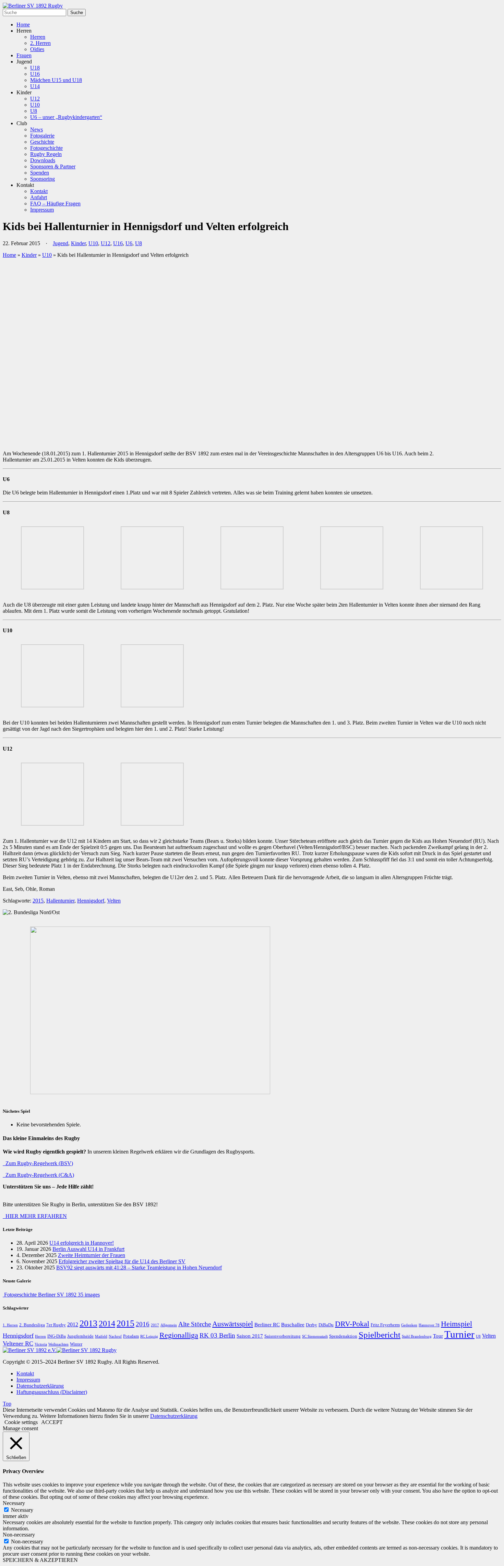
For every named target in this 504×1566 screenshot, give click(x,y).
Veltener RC (18, 1343)
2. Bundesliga (32, 1325)
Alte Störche (194, 1324)
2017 (155, 1325)
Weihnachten (58, 1344)
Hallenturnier (60, 901)
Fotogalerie (42, 136)
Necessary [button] (14, 1503)
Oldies (37, 49)
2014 (107, 1323)
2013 (88, 1323)
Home (23, 24)
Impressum (42, 210)
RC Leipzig (149, 1336)
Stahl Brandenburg (417, 1336)
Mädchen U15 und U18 (56, 80)
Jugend (60, 243)
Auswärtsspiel (232, 1324)
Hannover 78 (429, 1325)
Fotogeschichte (46, 148)
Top (7, 1404)
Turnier (459, 1334)
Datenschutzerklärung (40, 1386)
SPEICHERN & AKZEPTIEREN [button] (40, 1560)
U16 (35, 74)
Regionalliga (178, 1335)
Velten (114, 901)
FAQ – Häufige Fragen (55, 203)
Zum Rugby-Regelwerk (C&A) (38, 1175)
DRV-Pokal (352, 1324)
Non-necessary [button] (19, 1535)
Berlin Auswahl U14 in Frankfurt (88, 1249)
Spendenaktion (343, 1336)
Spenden (39, 173)
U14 (35, 86)
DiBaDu (326, 1325)
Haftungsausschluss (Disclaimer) (51, 1392)
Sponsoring (42, 179)
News (36, 129)
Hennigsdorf (90, 901)
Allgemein (168, 1325)
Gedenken (409, 1325)
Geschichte (42, 142)
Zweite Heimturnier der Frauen (91, 1255)
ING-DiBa (56, 1336)
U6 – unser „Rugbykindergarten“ (66, 117)
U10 (35, 105)
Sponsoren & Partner (52, 166)
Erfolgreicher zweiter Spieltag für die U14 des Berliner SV (122, 1261)
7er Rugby (56, 1325)
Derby (311, 1325)
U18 (35, 68)
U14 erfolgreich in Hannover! (81, 1243)
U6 (128, 243)
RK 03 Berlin (217, 1335)
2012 (72, 1325)
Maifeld (101, 1336)
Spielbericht (379, 1334)
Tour (438, 1336)
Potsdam (131, 1336)
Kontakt (39, 191)
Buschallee (292, 1324)
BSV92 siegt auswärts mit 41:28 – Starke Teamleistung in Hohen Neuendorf (139, 1267)
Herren (37, 37)
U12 (35, 98)
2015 (38, 901)
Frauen (24, 55)
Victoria (41, 1344)
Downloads (42, 160)
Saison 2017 (250, 1336)
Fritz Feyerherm (385, 1325)
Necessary (22, 1510)
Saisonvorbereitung (282, 1336)
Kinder (78, 243)
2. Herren (40, 43)
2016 (142, 1324)
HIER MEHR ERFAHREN (35, 1216)
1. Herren (10, 1325)
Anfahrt (38, 197)
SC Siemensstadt (315, 1336)
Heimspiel (456, 1324)
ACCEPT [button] (52, 1422)
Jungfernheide (80, 1336)
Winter (76, 1344)
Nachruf (115, 1336)
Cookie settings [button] (21, 1422)
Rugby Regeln (46, 154)
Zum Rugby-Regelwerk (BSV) (38, 1163)
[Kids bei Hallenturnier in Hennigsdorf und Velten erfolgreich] (123, 442)
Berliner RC (267, 1324)
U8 (33, 111)
